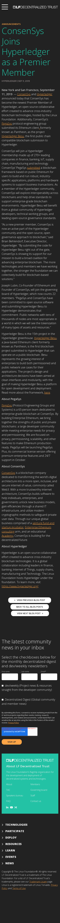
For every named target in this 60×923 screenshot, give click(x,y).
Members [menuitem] (35, 784)
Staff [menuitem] (32, 795)
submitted (33, 168)
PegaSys (7, 123)
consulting (8, 531)
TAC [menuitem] (8, 789)
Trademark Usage (38, 881)
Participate (14, 831)
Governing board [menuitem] (38, 789)
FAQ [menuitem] (8, 801)
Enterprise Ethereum (38, 527)
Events (10, 857)
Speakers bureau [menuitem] (14, 795)
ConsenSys (24, 94)
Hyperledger (9, 81)
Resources (13, 844)
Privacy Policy (13, 723)
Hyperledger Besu (13, 136)
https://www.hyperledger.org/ (20, 586)
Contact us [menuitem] (35, 801)
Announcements (11, 24)
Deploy (11, 837)
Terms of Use (19, 888)
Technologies (16, 825)
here (47, 392)
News (9, 863)
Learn (10, 850)
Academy (7, 536)
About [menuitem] (9, 784)
